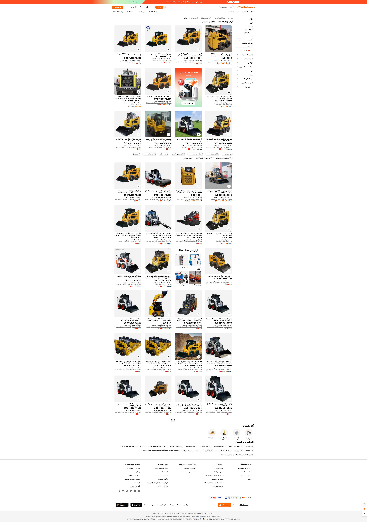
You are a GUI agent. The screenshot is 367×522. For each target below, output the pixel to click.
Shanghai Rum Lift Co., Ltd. (224, 104)
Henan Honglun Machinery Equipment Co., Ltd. (127, 147)
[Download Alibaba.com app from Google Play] (122, 505)
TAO (198, 513)
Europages (211, 513)
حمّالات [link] (186, 18)
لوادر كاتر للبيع (207, 450)
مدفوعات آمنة (219, 468)
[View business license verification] (201, 519)
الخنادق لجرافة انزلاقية (190, 446)
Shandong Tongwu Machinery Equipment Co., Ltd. (218, 147)
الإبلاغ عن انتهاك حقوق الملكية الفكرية (157, 482)
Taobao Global (191, 513)
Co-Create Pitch (246, 472)
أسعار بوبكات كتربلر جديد (223, 450)
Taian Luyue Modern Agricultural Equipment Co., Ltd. (188, 62)
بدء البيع (138, 472)
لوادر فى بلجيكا (187, 450)
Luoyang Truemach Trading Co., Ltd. (130, 62)
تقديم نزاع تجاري (163, 475)
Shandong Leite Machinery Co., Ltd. (221, 199)
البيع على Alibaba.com (133, 468)
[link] (364, 503)
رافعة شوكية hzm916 (149, 154)
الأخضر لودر (248, 446)
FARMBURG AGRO (135, 104)
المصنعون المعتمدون (190, 468)
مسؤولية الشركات (246, 475)
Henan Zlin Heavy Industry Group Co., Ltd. (219, 62)
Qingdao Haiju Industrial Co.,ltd (162, 60)
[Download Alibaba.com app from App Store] (136, 505)
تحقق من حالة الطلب (134, 475)
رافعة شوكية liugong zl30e (222, 158)
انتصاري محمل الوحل (219, 446)
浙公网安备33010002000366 (215, 519)
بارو (198, 450)
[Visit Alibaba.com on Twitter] (131, 491)
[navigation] (244, 219)
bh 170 (141, 446)
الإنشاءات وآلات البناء (219, 18)
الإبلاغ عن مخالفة (163, 486)
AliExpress (156, 513)
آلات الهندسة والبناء (206, 18)
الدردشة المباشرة (163, 472)
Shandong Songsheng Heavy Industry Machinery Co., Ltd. (158, 199)
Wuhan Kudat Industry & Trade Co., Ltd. (159, 147)
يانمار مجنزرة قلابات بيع (177, 154)
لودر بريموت (237, 450)
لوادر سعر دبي (187, 158)
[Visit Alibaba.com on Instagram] (127, 491)
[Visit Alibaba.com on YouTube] (123, 491)
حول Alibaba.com (246, 464)
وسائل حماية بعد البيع (217, 479)
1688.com (164, 513)
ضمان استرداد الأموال (217, 472)
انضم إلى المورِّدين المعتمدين (132, 479)
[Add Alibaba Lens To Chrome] (224, 505)
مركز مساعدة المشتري (161, 468)
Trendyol (203, 513)
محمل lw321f (205, 446)
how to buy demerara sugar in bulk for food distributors (236, 454)
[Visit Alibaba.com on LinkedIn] (135, 491)
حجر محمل (135, 154)
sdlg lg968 (248, 450)
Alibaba (230, 18)
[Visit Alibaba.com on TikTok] (119, 491)
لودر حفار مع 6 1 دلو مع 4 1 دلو (203, 158)
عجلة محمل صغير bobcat (195, 154)
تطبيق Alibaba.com (149, 505)
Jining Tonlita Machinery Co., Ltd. (192, 147)
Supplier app (181, 505)
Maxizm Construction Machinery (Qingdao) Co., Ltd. (158, 103)
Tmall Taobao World (174, 513)
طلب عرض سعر (191, 472)
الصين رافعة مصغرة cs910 (128, 446)
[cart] (141, 7)
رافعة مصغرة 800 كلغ (234, 446)
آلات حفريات (194, 18)
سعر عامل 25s (225, 154)
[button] (165, 7)
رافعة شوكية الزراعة (175, 446)
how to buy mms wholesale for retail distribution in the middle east (160, 450)
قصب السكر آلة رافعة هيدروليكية (157, 446)
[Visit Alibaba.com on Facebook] (138, 491)
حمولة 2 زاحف (163, 154)
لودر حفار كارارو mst (212, 154)
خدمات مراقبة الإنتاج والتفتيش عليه (213, 482)
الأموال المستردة (163, 479)
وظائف (249, 479)
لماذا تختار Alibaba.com (244, 468)
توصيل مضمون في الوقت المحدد (214, 475)
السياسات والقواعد (218, 486)
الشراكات (137, 482)
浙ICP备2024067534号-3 (232, 519)
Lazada (183, 513)
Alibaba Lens (244, 505)
